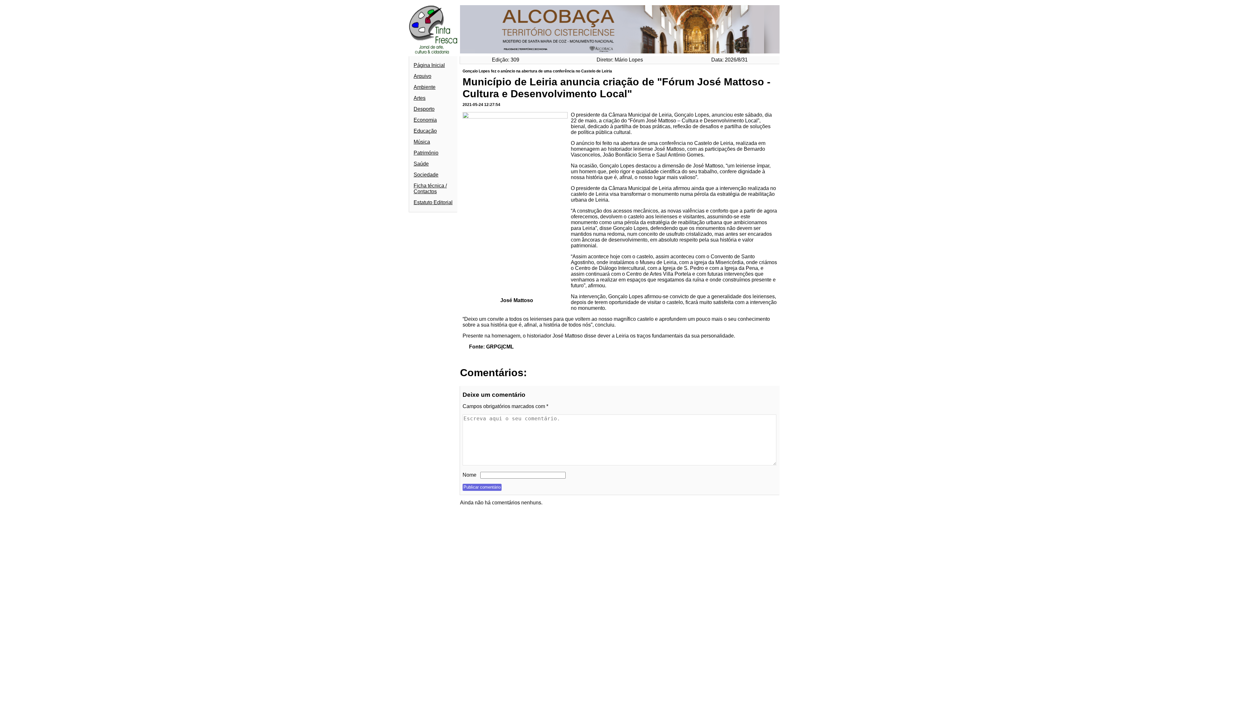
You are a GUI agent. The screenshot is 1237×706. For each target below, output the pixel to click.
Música (422, 142)
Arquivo (422, 76)
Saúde (421, 164)
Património (426, 153)
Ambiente (425, 87)
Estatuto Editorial (433, 202)
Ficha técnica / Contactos (430, 188)
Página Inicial (429, 65)
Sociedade (426, 174)
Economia (425, 120)
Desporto (424, 109)
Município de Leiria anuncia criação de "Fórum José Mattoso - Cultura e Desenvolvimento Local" (617, 88)
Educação (425, 131)
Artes (420, 98)
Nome (469, 475)
